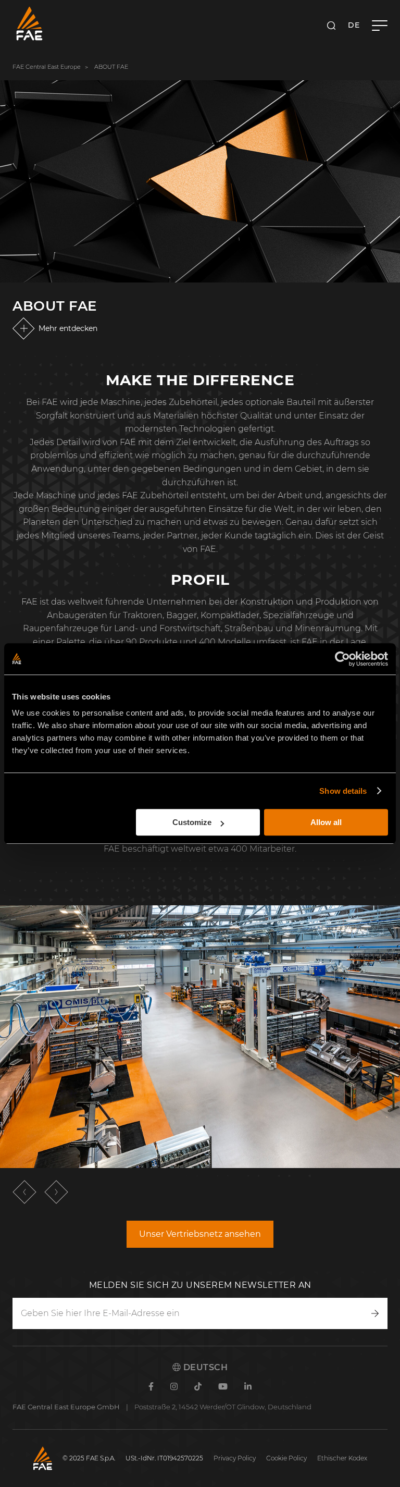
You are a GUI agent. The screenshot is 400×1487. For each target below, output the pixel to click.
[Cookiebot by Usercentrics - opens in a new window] (342, 659)
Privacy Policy (235, 1458)
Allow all (326, 822)
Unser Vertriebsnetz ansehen (200, 1234)
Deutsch (204, 1367)
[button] (24, 1192)
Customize (191, 822)
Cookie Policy (286, 1458)
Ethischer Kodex (342, 1458)
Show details (343, 790)
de (353, 25)
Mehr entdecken (68, 328)
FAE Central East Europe (46, 67)
